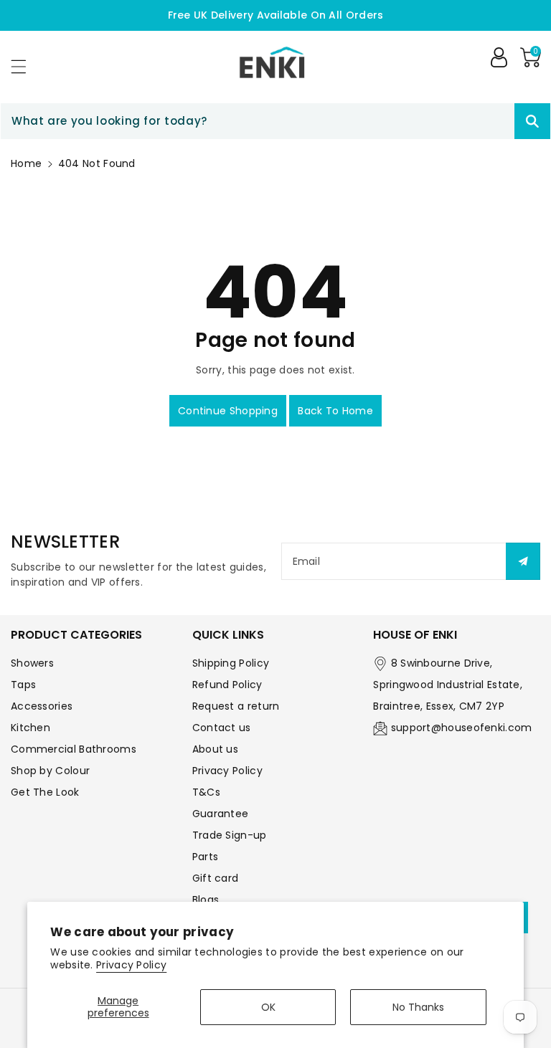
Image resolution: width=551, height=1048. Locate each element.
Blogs (206, 899)
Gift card (215, 878)
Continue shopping (228, 411)
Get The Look (45, 792)
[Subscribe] (523, 561)
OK (268, 1007)
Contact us (221, 727)
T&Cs (206, 792)
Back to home (335, 411)
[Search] (532, 121)
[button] (25, 66)
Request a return (236, 706)
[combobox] (275, 121)
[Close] (489, 121)
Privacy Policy (131, 965)
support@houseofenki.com (461, 727)
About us (215, 749)
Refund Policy (227, 684)
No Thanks (418, 1007)
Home (26, 163)
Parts (205, 856)
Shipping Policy (231, 663)
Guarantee (220, 813)
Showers (32, 663)
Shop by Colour (50, 770)
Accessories (41, 706)
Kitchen (30, 727)
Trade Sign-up (229, 835)
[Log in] (498, 57)
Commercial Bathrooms (73, 749)
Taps (23, 684)
